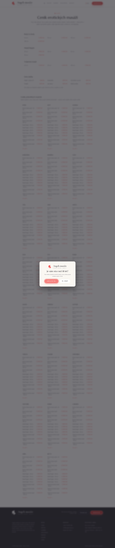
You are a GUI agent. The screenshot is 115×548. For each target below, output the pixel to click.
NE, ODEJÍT (65, 281)
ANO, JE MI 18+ (51, 281)
